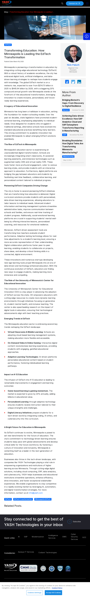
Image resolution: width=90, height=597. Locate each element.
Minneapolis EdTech (43, 499)
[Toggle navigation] (87, 3)
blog (6, 12)
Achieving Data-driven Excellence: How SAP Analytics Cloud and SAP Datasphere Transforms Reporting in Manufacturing (73, 123)
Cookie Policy (57, 588)
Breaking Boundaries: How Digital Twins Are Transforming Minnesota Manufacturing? (72, 146)
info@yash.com (36, 493)
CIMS (64, 537)
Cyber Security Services (74, 536)
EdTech (8, 499)
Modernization (38, 537)
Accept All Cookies (53, 592)
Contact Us (73, 3)
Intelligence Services (53, 536)
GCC (84, 537)
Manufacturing (68, 156)
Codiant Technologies (47, 552)
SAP (64, 135)
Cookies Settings (34, 592)
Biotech (66, 110)
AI (19, 537)
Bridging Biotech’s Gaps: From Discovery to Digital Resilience (73, 103)
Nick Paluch (73, 65)
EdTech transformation (23, 499)
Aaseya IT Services (26, 552)
